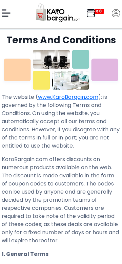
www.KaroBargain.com (68, 97)
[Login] (116, 13)
